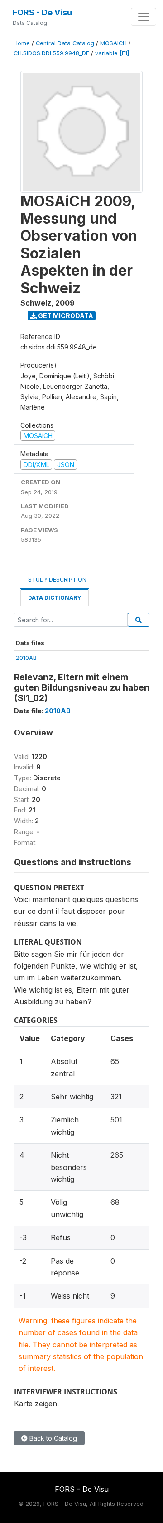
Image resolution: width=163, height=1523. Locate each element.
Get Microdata (65, 316)
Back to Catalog (52, 1438)
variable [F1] (112, 53)
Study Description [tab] (57, 579)
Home (22, 43)
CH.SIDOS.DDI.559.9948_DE (51, 53)
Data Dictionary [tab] (54, 597)
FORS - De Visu (42, 12)
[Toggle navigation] (143, 17)
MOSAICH (113, 43)
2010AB (26, 657)
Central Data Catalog (65, 43)
